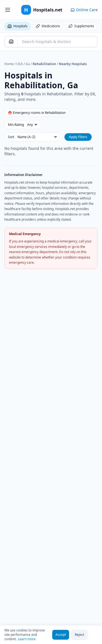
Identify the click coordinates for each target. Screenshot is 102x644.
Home (9, 64)
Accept (60, 634)
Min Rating (16, 125)
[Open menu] (7, 9)
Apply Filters (78, 137)
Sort (11, 137)
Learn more (27, 639)
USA (19, 64)
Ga (28, 64)
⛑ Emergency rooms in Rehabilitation (37, 112)
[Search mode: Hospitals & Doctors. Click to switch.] (11, 41)
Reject (79, 634)
